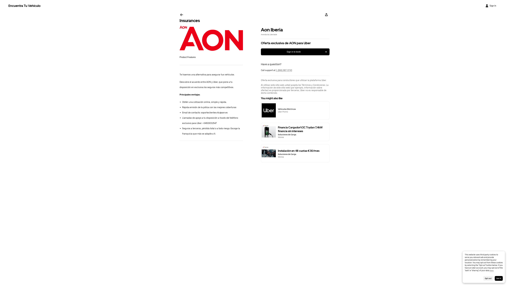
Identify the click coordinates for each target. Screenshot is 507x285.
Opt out (488, 278)
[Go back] (182, 15)
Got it (498, 278)
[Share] (326, 15)
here (492, 270)
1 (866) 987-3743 (284, 70)
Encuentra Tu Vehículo (24, 6)
